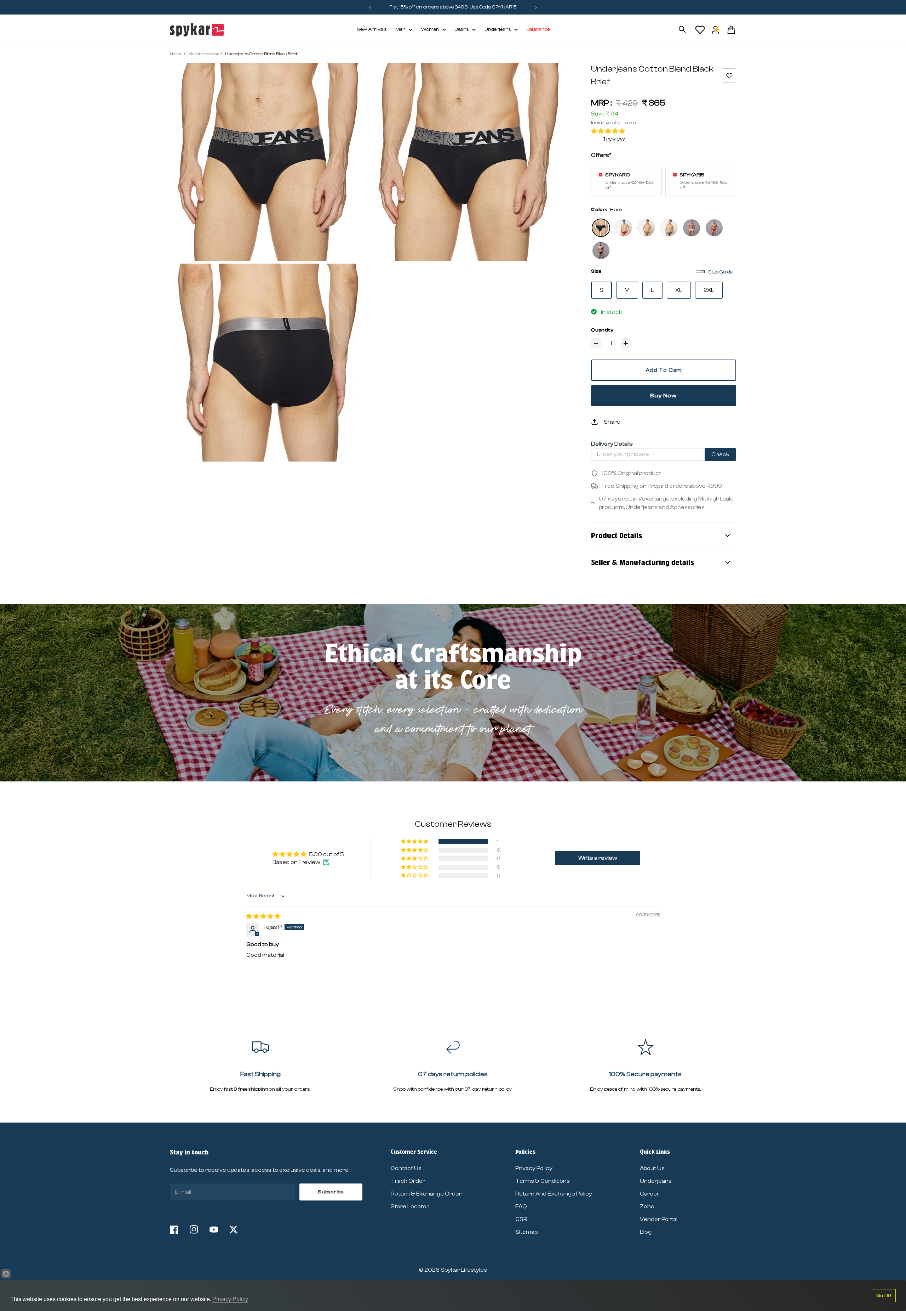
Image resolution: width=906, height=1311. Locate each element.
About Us (652, 1168)
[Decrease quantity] (596, 343)
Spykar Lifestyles (464, 1270)
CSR (521, 1219)
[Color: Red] (623, 227)
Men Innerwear (203, 53)
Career (649, 1194)
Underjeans (497, 29)
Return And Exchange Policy (553, 1194)
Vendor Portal (658, 1219)
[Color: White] (691, 227)
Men (400, 29)
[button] (729, 75)
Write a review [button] (597, 858)
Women (430, 29)
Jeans (462, 29)
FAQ (521, 1206)
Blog (646, 1232)
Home (176, 53)
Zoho (647, 1206)
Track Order (408, 1181)
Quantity (602, 330)
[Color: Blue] (600, 250)
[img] (263, 916)
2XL (709, 290)
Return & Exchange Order (426, 1194)
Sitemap (526, 1232)
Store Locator (410, 1206)
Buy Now (663, 395)
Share (612, 422)
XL (678, 290)
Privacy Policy (533, 1168)
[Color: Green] (668, 227)
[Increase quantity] (626, 343)
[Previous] (370, 7)
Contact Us (406, 1168)
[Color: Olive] (646, 227)
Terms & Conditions (542, 1181)
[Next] (536, 7)
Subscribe (330, 1192)
